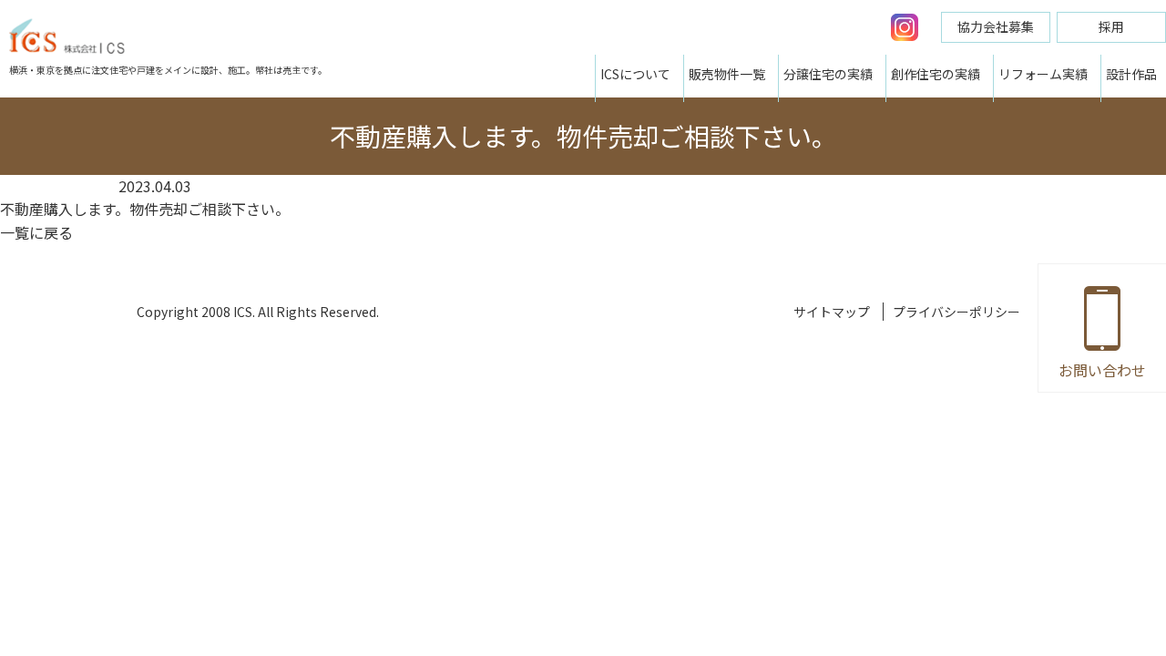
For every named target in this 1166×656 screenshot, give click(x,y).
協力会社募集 (995, 26)
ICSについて (635, 74)
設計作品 (1131, 74)
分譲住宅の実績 (828, 74)
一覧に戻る (36, 232)
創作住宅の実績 (935, 74)
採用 (1111, 26)
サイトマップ (831, 311)
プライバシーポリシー (956, 311)
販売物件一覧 (727, 74)
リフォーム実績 (1043, 74)
